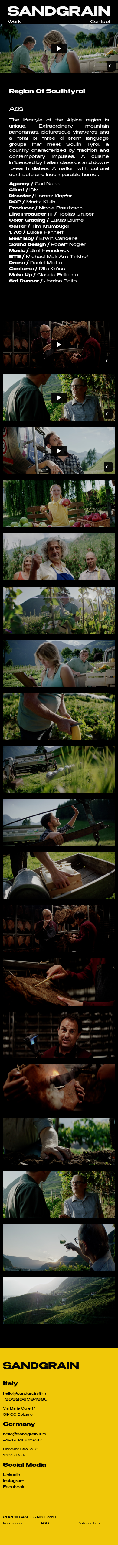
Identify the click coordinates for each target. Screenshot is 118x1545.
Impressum (13, 1523)
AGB (44, 1523)
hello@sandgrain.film (24, 1394)
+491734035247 (22, 1440)
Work (14, 22)
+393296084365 (25, 1400)
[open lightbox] (59, 503)
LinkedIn (11, 1475)
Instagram (13, 1481)
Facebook (14, 1487)
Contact (100, 22)
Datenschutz (89, 1523)
